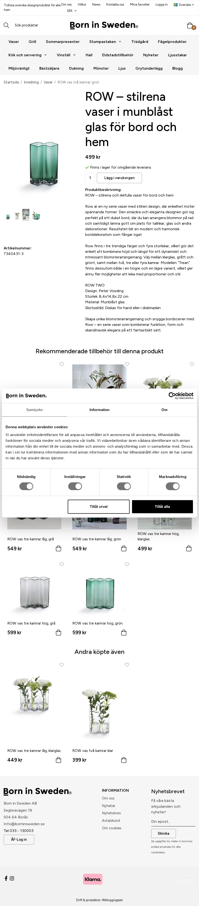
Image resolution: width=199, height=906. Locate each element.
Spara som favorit (31, 229)
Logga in (162, 4)
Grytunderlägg (149, 68)
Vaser (13, 41)
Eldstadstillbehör (117, 55)
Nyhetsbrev (111, 813)
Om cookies (111, 828)
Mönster (101, 68)
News (96, 4)
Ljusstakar (177, 55)
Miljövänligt (19, 68)
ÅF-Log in (19, 839)
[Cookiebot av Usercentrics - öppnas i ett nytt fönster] (172, 395)
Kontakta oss (115, 4)
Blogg (177, 68)
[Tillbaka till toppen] (188, 899)
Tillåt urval (99, 506)
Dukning (76, 68)
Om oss (66, 4)
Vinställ (63, 55)
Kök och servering (24, 55)
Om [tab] (164, 410)
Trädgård (139, 41)
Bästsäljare (49, 68)
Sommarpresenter (63, 41)
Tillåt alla (162, 506)
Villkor (82, 4)
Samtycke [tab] (34, 410)
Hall (89, 55)
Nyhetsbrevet (168, 791)
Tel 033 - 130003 (18, 830)
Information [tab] (99, 410)
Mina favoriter (139, 4)
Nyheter (150, 55)
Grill (32, 41)
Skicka (163, 833)
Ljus (122, 68)
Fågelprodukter (172, 41)
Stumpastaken (102, 41)
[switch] (75, 486)
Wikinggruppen (112, 900)
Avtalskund (111, 820)
